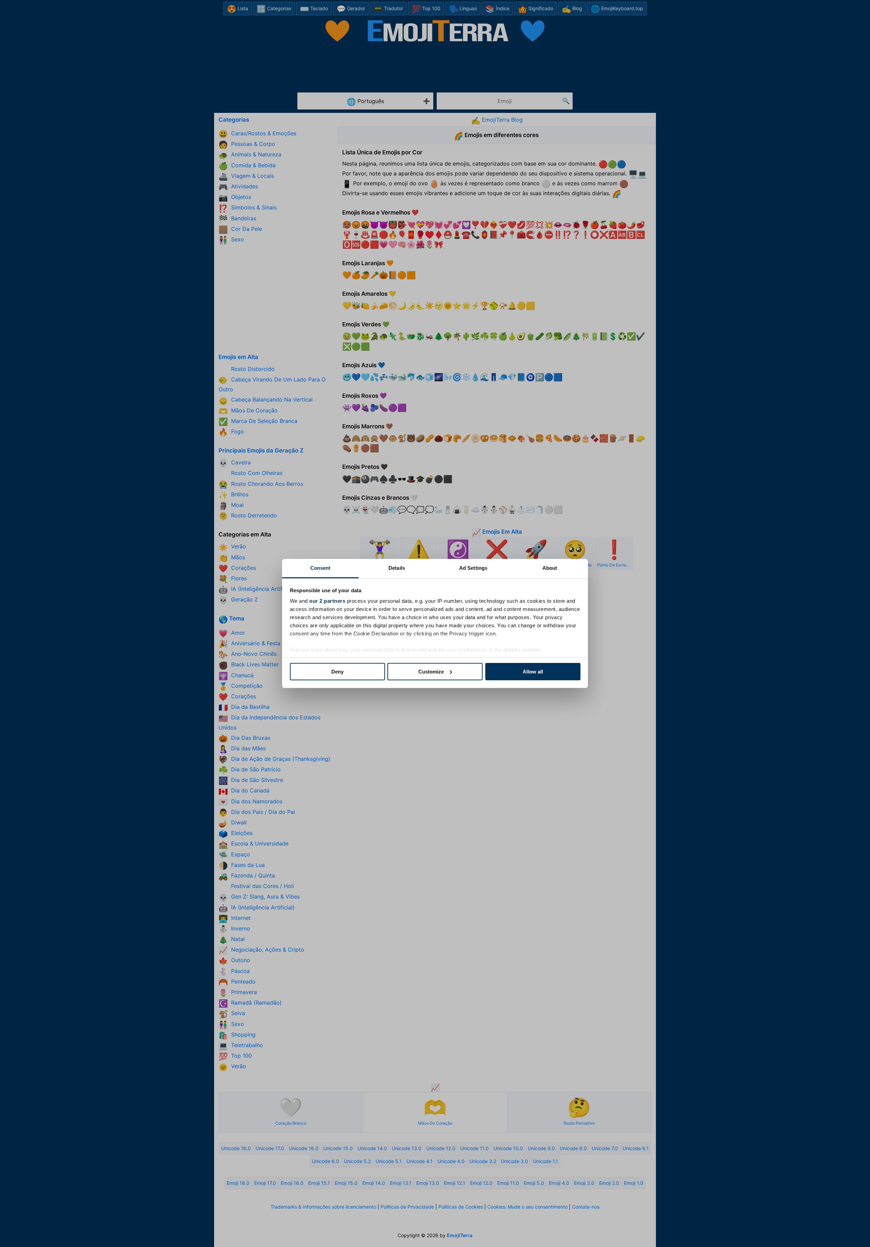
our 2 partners (327, 601)
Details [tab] (396, 568)
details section (521, 650)
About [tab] (549, 568)
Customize (431, 671)
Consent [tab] (320, 568)
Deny (337, 671)
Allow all (533, 671)
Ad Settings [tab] (473, 568)
